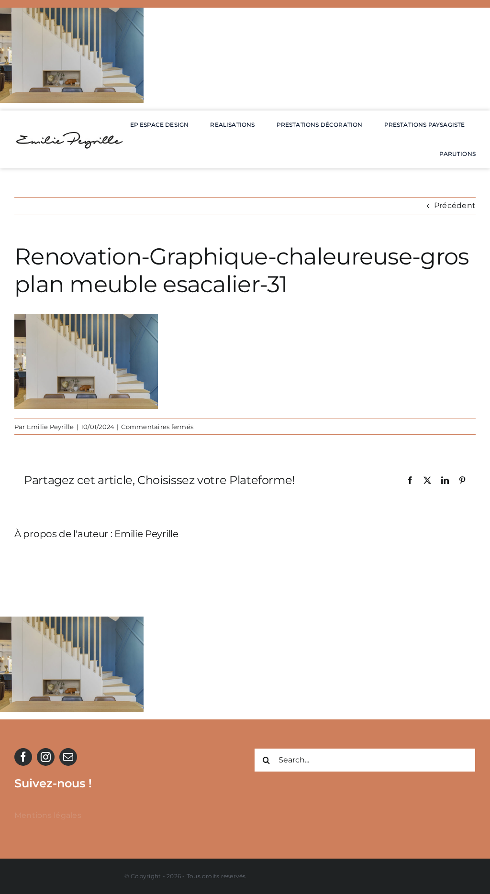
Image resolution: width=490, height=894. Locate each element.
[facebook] (23, 757)
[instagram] (46, 757)
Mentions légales (47, 815)
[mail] (68, 757)
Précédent (455, 205)
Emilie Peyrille (50, 426)
